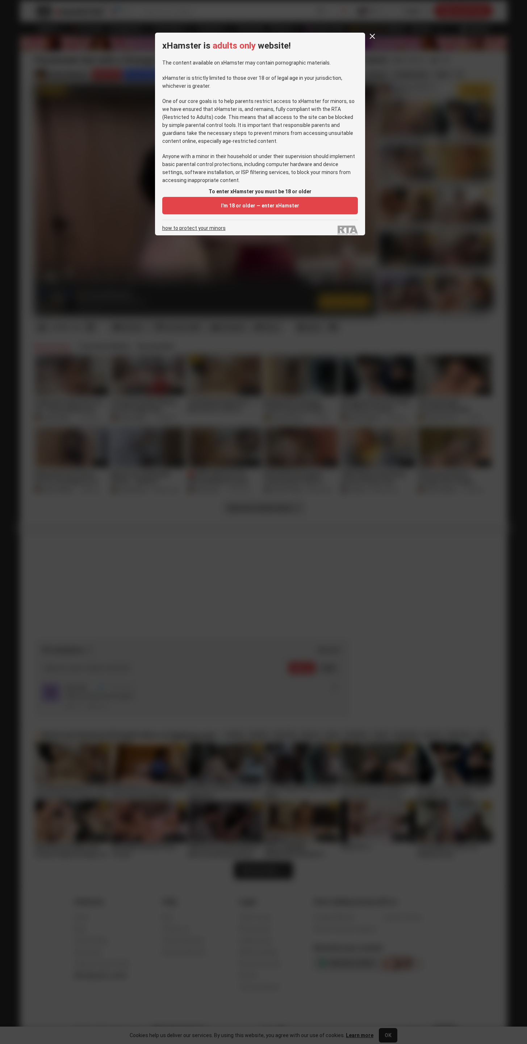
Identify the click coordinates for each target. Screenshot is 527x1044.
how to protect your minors (194, 228)
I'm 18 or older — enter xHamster (260, 206)
